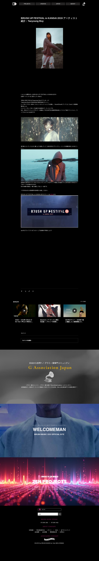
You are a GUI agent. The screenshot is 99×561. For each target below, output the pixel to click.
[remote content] (49, 81)
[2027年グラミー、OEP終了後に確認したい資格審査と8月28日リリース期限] (74, 310)
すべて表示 (83, 301)
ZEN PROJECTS (49, 481)
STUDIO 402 (54, 522)
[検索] (59, 514)
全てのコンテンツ (65, 530)
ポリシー (50, 530)
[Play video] (49, 129)
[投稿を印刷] (33, 291)
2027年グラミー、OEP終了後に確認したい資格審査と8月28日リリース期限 (74, 321)
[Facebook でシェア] (21, 291)
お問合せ (62, 532)
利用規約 (31, 530)
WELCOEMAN (60, 543)
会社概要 (37, 532)
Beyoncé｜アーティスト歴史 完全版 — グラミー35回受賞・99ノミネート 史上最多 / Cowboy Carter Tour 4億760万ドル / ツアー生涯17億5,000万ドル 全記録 (49, 321)
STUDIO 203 (44, 522)
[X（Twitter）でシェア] (25, 291)
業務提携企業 (53, 532)
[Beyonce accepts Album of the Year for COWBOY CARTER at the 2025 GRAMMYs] (49, 310)
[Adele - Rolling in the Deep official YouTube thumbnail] (24, 310)
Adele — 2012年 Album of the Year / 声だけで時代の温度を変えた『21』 (24, 321)
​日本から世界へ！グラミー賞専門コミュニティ (49, 363)
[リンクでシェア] (29, 291)
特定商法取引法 (41, 530)
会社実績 (44, 532)
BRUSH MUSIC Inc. (46, 543)
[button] (27, 3)
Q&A (56, 530)
